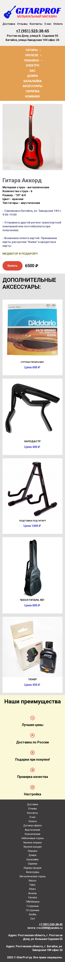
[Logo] (32, 12)
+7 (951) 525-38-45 (32, 31)
